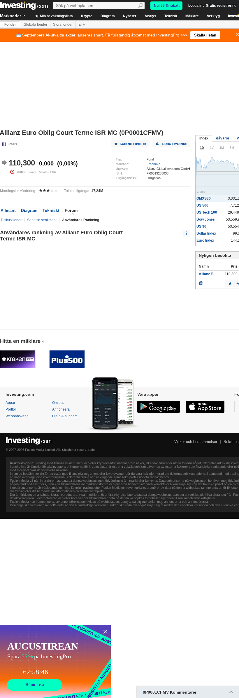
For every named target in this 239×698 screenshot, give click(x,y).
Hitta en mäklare (20, 341)
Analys (150, 16)
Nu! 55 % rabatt (167, 6)
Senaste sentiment (42, 220)
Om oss (58, 403)
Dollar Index (206, 233)
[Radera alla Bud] (201, 282)
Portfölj (11, 409)
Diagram (108, 16)
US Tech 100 (206, 212)
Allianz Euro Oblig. (214, 274)
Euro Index (205, 240)
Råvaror (222, 138)
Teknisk (170, 16)
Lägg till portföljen (133, 143)
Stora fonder (63, 24)
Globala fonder (35, 24)
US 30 (201, 226)
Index (203, 138)
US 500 (202, 205)
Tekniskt (51, 210)
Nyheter (129, 16)
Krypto (86, 16)
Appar (10, 403)
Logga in (195, 6)
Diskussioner (11, 220)
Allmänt (8, 210)
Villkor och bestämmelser (195, 441)
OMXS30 (203, 198)
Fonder (10, 24)
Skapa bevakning (174, 143)
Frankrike (153, 164)
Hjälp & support (64, 416)
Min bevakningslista (56, 16)
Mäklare (192, 16)
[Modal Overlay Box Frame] (55, 661)
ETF (81, 24)
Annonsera (61, 409)
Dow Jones (205, 219)
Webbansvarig (17, 416)
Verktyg (213, 16)
